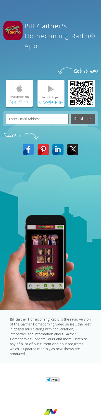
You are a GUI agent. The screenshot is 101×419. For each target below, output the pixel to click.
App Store (19, 102)
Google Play (51, 102)
